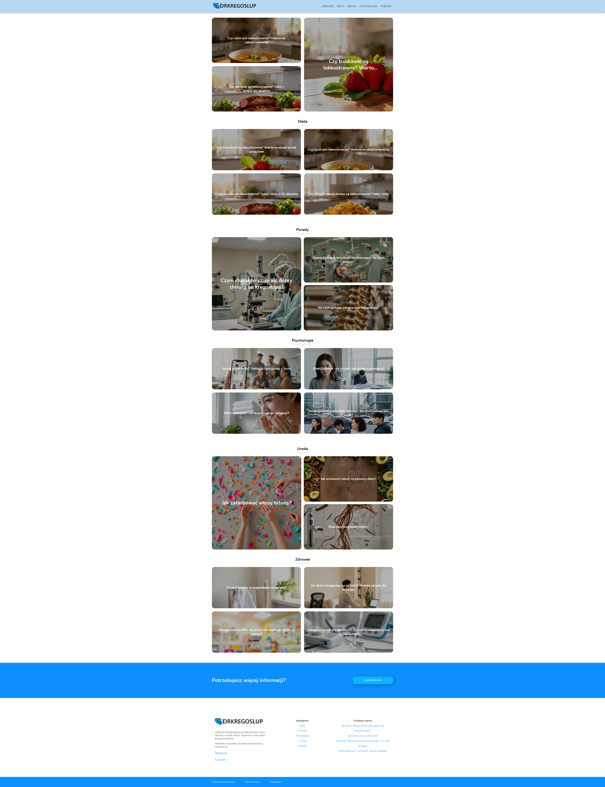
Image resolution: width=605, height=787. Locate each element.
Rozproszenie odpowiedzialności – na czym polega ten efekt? (348, 413)
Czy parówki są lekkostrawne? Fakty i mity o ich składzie (256, 89)
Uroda (352, 6)
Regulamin (275, 782)
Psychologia (369, 6)
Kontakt (220, 760)
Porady (386, 6)
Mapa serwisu (252, 782)
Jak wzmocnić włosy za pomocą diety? (348, 479)
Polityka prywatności (223, 782)
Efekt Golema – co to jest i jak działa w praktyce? (348, 369)
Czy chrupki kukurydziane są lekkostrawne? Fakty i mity (348, 194)
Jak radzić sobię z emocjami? (363, 736)
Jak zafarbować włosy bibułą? (256, 503)
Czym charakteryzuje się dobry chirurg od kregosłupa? (257, 283)
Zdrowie (327, 6)
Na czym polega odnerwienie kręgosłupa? (348, 308)
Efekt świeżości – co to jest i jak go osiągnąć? (256, 413)
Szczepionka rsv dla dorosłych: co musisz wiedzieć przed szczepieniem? (349, 632)
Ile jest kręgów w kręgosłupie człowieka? (256, 588)
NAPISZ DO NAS (373, 680)
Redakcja (221, 753)
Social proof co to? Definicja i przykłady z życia (256, 369)
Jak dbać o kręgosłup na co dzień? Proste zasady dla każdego (349, 588)
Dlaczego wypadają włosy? (348, 527)
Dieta (340, 6)
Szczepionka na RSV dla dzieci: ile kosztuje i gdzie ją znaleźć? (256, 632)
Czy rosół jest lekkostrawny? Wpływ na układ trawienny (256, 40)
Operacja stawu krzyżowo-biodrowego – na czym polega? (348, 260)
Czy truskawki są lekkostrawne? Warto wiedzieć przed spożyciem (348, 64)
